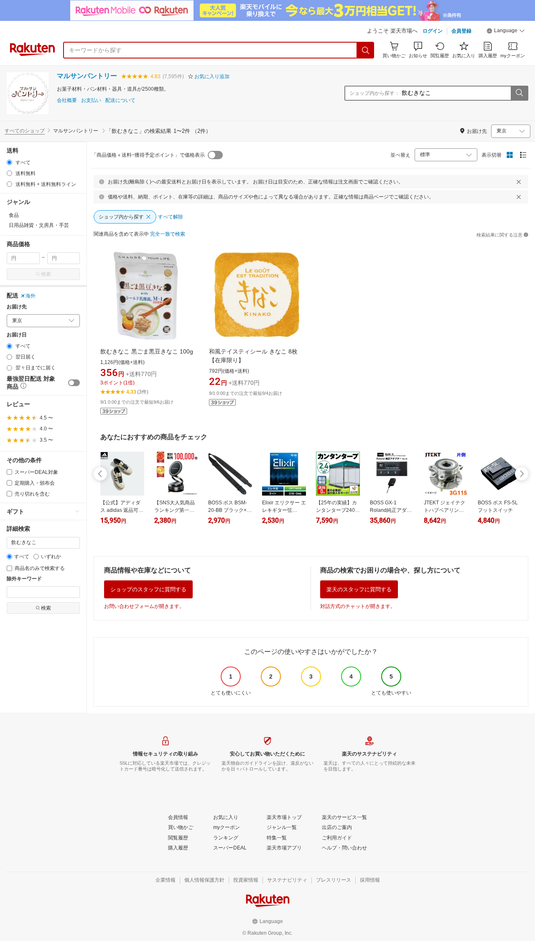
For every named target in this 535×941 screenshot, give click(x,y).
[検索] (365, 50)
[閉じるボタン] (518, 181)
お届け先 (17, 307)
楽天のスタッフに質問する (359, 589)
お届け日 (17, 335)
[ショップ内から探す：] (519, 93)
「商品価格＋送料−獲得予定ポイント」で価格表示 (148, 155)
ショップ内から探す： (374, 93)
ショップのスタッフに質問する (148, 589)
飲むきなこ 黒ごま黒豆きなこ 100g (146, 351)
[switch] (74, 382)
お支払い (91, 100)
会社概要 (67, 100)
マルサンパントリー (87, 75)
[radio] (9, 162)
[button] (506, 32)
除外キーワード (24, 579)
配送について (120, 100)
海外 (30, 296)
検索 (46, 274)
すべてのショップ (25, 131)
